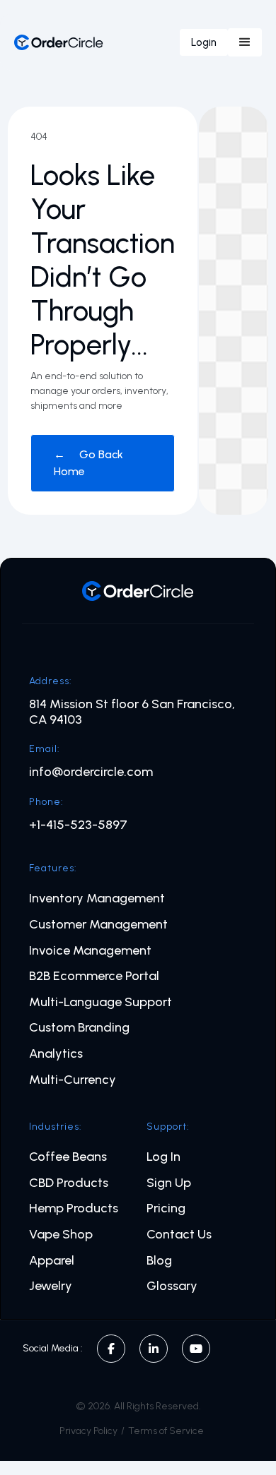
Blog (159, 1260)
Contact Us (179, 1234)
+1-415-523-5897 (78, 825)
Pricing (165, 1208)
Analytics (56, 1053)
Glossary (171, 1286)
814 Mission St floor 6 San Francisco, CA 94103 (132, 712)
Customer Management (98, 924)
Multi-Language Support (100, 1002)
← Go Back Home (88, 463)
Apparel (51, 1260)
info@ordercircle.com (91, 772)
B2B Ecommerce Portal (94, 976)
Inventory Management (97, 898)
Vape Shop (61, 1234)
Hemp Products (73, 1208)
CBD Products (68, 1183)
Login (204, 42)
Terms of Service (166, 1431)
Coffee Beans (68, 1156)
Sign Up (168, 1183)
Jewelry (50, 1286)
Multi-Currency (72, 1080)
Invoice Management (90, 950)
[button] (245, 42)
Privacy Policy (88, 1431)
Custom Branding (79, 1027)
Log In (163, 1156)
